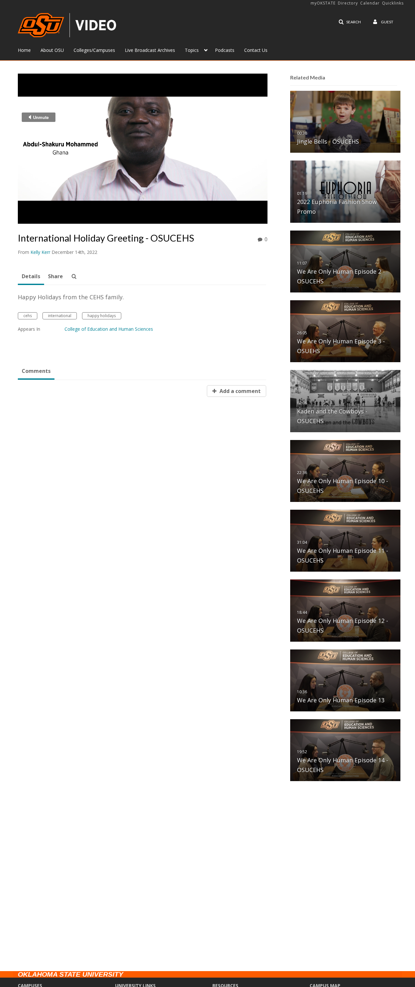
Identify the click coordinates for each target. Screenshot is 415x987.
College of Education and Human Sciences (109, 329)
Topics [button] (192, 50)
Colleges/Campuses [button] (94, 50)
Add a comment (239, 391)
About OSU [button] (52, 50)
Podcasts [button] (224, 50)
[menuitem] (29, 49)
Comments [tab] (36, 371)
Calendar (370, 3)
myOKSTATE (323, 3)
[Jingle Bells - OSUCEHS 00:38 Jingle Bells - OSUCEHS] (345, 121)
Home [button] (24, 50)
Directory (348, 3)
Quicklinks (393, 3)
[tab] (31, 276)
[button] (349, 22)
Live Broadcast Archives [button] (150, 50)
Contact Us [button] (255, 50)
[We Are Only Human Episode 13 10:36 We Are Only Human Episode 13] (345, 680)
